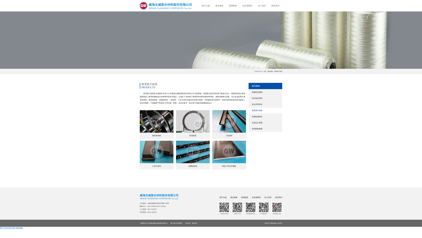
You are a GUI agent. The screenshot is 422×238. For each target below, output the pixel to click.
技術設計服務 (257, 123)
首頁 (265, 71)
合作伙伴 (279, 223)
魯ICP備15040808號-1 (176, 223)
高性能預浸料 (257, 98)
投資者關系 (247, 6)
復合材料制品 (257, 104)
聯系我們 (275, 6)
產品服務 (219, 6)
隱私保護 (273, 223)
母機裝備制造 (257, 117)
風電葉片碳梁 (278, 71)
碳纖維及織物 (257, 92)
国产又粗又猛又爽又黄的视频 (11, 228)
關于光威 (206, 6)
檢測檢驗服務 (257, 129)
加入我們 (262, 6)
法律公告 (267, 223)
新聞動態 (233, 6)
